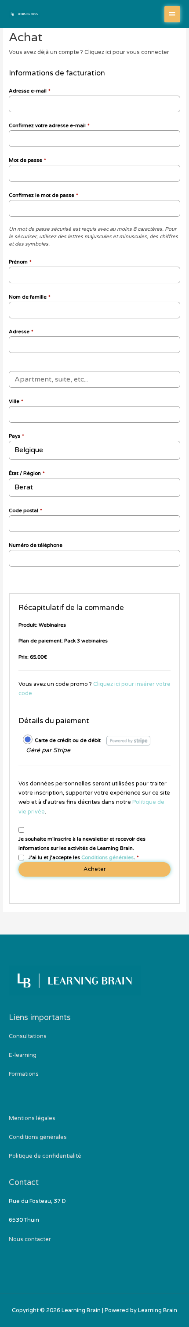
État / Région (27, 473)
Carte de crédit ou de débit (68, 740)
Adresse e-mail (30, 91)
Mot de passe (27, 160)
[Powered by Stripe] (128, 740)
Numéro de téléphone (35, 545)
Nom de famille (30, 297)
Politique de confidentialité (45, 1155)
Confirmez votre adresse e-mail (49, 125)
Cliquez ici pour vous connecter (126, 52)
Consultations (28, 1036)
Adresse (21, 331)
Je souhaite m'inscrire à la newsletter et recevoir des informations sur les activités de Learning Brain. (81, 843)
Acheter (95, 869)
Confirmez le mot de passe (43, 195)
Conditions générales (107, 857)
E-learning (22, 1055)
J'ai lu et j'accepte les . (84, 857)
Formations (24, 1073)
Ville (16, 401)
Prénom (20, 262)
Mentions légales (32, 1118)
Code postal (25, 510)
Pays (16, 436)
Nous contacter (30, 1239)
